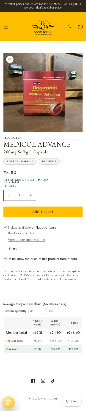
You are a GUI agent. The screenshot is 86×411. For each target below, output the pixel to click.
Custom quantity (15, 311)
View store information (26, 240)
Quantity (9, 186)
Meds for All (49, 398)
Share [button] (13, 248)
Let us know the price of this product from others (42, 259)
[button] (6, 27)
